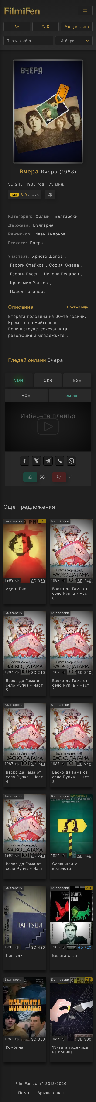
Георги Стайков (27, 265)
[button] (16, 26)
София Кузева (64, 265)
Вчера (36, 243)
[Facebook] (24, 461)
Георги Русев (24, 274)
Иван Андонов (50, 234)
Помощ (25, 1092)
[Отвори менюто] (85, 10)
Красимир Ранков (29, 282)
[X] (36, 461)
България (43, 225)
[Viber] (59, 461)
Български (66, 216)
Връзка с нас (51, 1092)
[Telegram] (48, 461)
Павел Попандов (28, 291)
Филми (42, 216)
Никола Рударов (61, 274)
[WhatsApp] (71, 461)
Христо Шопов (47, 256)
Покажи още (77, 307)
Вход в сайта (77, 26)
